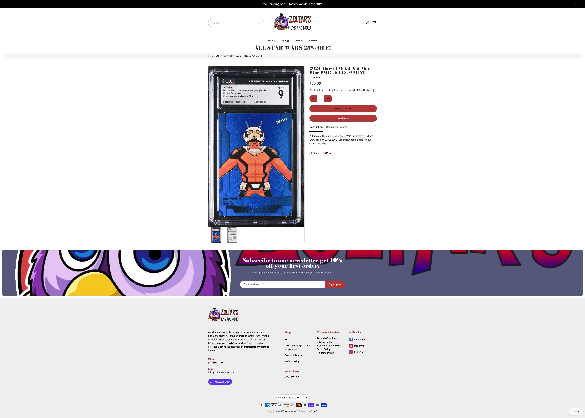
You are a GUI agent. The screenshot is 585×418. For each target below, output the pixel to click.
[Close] (575, 4)
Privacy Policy (324, 342)
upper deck (314, 77)
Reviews (312, 40)
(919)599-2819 (216, 362)
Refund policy (292, 361)
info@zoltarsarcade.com (221, 372)
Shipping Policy (325, 353)
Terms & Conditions (327, 338)
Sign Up (333, 284)
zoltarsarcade (291, 411)
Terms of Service (294, 355)
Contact (298, 40)
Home (271, 40)
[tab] (317, 128)
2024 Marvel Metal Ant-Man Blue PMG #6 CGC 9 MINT (239, 56)
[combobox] (231, 23)
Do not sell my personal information (297, 347)
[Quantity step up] (328, 98)
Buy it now (343, 118)
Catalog (284, 40)
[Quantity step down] (313, 98)
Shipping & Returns (336, 127)
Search (288, 339)
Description (316, 127)
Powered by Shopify (308, 411)
